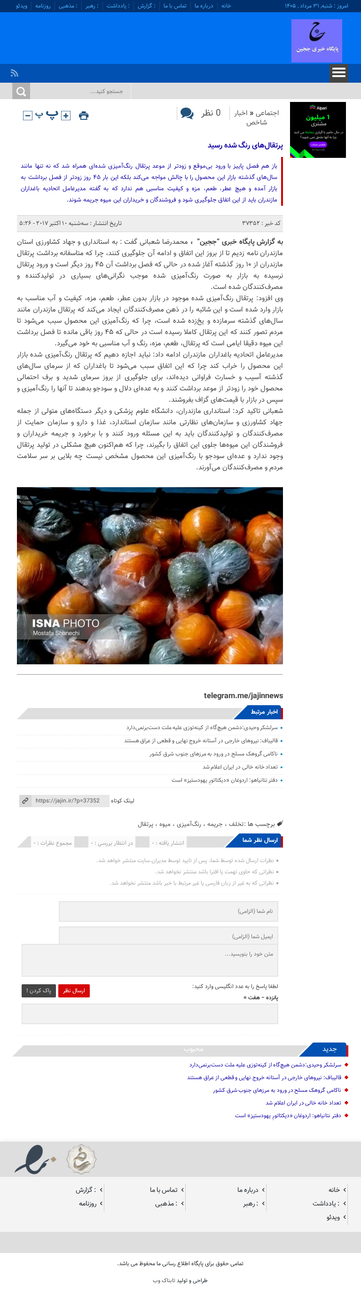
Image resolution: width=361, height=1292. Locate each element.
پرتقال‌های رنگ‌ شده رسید (245, 146)
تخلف (236, 824)
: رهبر (92, 6)
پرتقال (145, 824)
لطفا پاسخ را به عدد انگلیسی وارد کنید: (235, 986)
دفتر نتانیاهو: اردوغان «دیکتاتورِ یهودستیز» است (225, 780)
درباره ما (204, 6)
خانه (226, 6)
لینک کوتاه (122, 801)
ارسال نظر (74, 991)
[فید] (16, 70)
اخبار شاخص (250, 118)
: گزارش (147, 6)
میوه (165, 824)
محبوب (194, 1049)
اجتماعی (267, 113)
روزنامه (43, 6)
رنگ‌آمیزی (189, 824)
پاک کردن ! (38, 991)
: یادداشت (118, 6)
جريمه (215, 824)
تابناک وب (164, 1280)
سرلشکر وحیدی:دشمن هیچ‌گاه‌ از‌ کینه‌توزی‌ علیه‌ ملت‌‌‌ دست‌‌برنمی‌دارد (202, 728)
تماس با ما (175, 6)
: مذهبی (68, 6)
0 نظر (211, 113)
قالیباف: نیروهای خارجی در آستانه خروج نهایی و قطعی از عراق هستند (201, 741)
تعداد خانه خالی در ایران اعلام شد (240, 767)
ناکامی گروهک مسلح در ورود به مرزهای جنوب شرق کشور (213, 754)
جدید (329, 1049)
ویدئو (21, 6)
